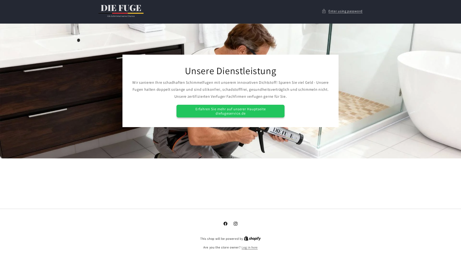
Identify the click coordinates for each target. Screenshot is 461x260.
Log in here (250, 247)
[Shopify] (252, 239)
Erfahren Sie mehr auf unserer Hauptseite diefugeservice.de (230, 111)
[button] (342, 11)
